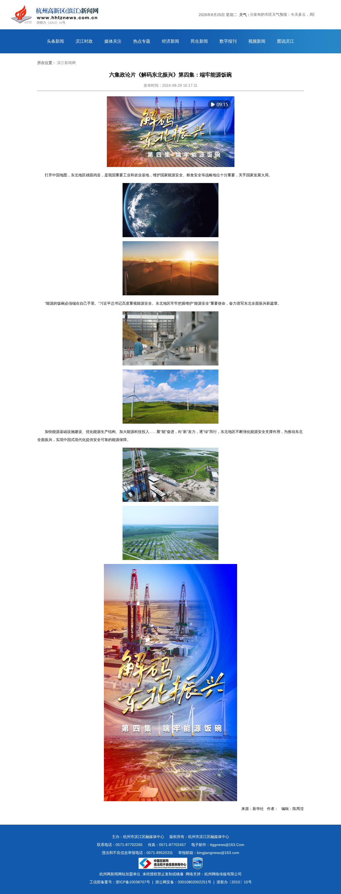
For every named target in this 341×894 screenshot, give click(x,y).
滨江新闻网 (66, 63)
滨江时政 (84, 41)
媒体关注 (112, 41)
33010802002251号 (194, 882)
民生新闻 (199, 41)
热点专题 (141, 41)
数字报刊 (228, 41)
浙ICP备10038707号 (133, 882)
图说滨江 (285, 41)
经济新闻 (170, 41)
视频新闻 (256, 41)
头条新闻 (55, 41)
